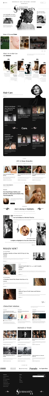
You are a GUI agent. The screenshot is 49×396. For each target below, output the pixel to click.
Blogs (20, 379)
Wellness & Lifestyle (24, 3)
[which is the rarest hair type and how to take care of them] (10, 117)
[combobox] (44, 2)
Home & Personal (10, 34)
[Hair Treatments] (21, 65)
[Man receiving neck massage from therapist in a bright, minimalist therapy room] (9, 316)
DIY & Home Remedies (24, 161)
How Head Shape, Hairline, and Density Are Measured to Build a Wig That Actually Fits (13, 193)
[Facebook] (30, 393)
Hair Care (8, 71)
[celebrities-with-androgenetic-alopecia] (10, 145)
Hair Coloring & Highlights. (24, 209)
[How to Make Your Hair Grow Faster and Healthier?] (39, 169)
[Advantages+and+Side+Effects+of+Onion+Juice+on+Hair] (38, 138)
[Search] (41, 2)
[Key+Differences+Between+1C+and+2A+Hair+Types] (38, 109)
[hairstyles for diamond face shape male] (24, 334)
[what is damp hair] (24, 111)
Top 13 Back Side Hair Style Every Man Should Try (41, 12)
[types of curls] (9, 294)
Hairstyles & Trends (24, 328)
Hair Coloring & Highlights (17, 215)
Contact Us (20, 380)
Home (20, 376)
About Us (20, 377)
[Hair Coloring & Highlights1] (8, 226)
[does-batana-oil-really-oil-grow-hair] (24, 169)
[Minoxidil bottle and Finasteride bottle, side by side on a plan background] (24, 315)
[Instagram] (32, 393)
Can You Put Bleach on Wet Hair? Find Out (23, 217)
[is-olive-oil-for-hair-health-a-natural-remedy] (10, 169)
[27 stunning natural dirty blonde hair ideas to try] (39, 282)
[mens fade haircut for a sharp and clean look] (39, 350)
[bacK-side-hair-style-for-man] (41, 19)
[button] (42, 51)
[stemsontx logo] (5, 2)
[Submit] (44, 376)
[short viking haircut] (39, 334)
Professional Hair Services (6, 383)
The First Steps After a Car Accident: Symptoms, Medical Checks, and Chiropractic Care (9, 312)
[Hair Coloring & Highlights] (35, 65)
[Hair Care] (6, 65)
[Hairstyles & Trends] (28, 69)
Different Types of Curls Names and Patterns (29, 291)
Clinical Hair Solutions (11, 306)
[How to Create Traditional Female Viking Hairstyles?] (24, 350)
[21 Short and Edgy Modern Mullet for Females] (10, 350)
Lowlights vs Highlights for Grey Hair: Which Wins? (23, 240)
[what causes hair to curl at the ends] (24, 139)
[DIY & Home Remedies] (13, 69)
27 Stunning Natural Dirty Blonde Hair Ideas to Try (15, 279)
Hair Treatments (21, 71)
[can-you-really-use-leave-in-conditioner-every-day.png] (8, 20)
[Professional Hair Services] (42, 69)
